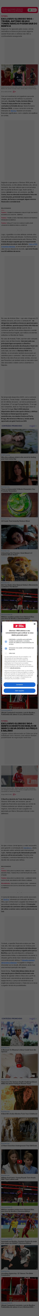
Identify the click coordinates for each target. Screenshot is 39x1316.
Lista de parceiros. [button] (15, 668)
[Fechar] (35, 624)
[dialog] (19, 658)
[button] (19, 653)
